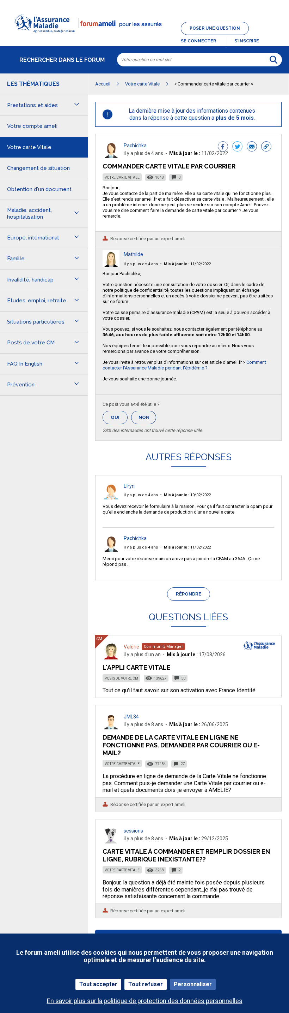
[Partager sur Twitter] (237, 147)
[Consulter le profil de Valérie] (111, 657)
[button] (144, 36)
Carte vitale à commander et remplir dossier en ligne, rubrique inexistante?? (186, 855)
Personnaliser (193, 984)
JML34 (131, 716)
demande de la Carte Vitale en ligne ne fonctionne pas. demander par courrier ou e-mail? (181, 745)
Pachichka (135, 145)
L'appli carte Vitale (137, 667)
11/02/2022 (187, 264)
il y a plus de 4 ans (141, 264)
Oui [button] (119, 417)
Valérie (131, 647)
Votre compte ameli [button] (32, 126)
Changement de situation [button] (38, 168)
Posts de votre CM (121, 678)
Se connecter (198, 40)
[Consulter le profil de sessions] (111, 841)
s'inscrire (246, 40)
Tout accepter (98, 984)
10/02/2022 (187, 495)
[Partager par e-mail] (252, 147)
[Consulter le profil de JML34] (111, 727)
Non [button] (147, 419)
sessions (133, 831)
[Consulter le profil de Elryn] (111, 497)
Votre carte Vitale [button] (29, 147)
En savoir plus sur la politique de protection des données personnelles (144, 1001)
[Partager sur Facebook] (223, 147)
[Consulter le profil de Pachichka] (111, 156)
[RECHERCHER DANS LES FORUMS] (273, 59)
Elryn (129, 486)
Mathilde (133, 254)
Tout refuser (145, 984)
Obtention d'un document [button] (39, 189)
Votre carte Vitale (122, 177)
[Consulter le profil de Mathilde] (111, 265)
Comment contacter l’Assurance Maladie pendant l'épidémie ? (184, 365)
